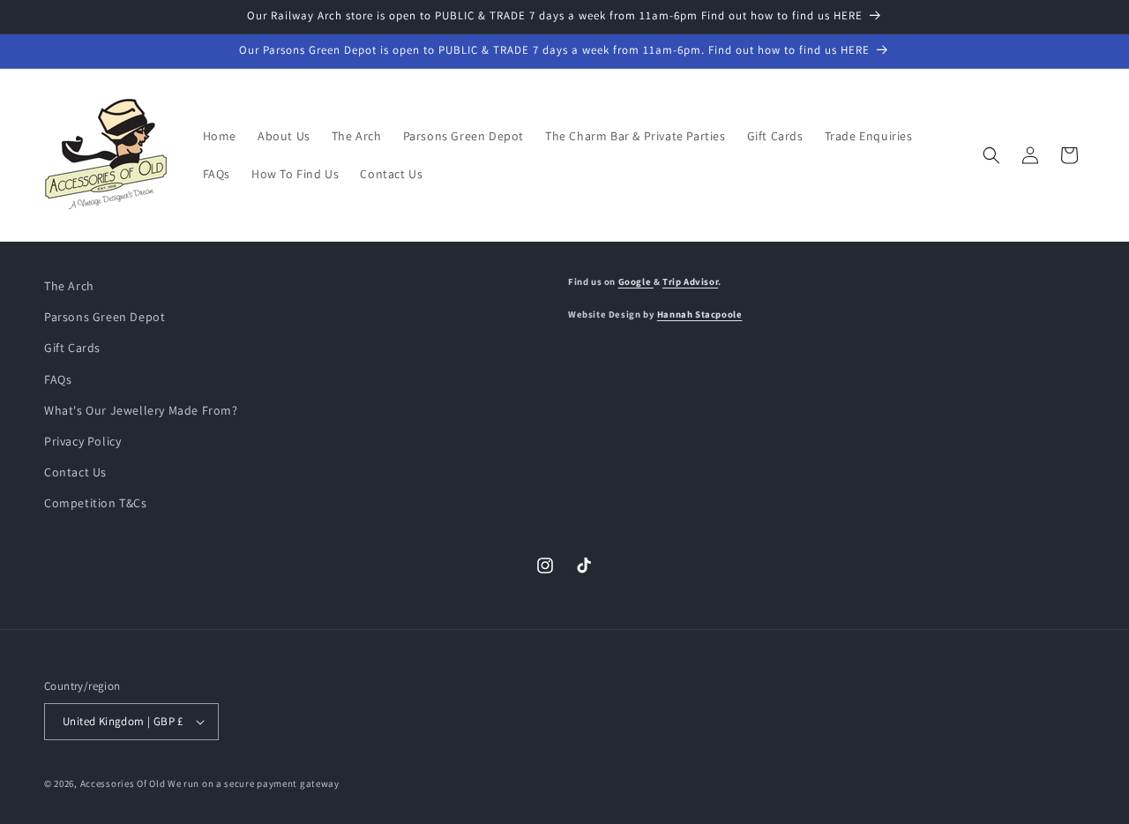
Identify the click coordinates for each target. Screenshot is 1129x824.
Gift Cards (72, 348)
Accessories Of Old (123, 783)
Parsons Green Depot (104, 317)
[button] (991, 155)
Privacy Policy (82, 441)
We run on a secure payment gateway (254, 783)
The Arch (69, 286)
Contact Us (75, 472)
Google (636, 281)
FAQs (57, 379)
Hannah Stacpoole (700, 314)
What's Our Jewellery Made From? (141, 410)
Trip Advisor (690, 281)
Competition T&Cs (95, 503)
